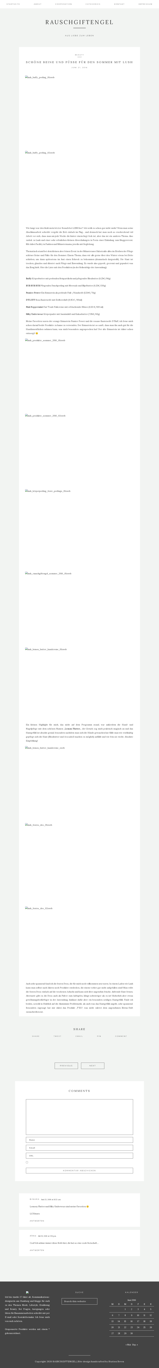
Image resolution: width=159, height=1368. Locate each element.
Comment (121, 1036)
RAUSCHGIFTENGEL (79, 22)
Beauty (79, 55)
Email (79, 1036)
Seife (60, 1243)
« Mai (128, 1344)
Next (92, 1066)
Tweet (57, 1036)
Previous (66, 1066)
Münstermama (64, 244)
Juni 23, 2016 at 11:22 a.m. (51, 1199)
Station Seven (116, 1361)
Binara (35, 1199)
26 (151, 1327)
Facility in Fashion (44, 244)
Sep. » (135, 1344)
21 (119, 1327)
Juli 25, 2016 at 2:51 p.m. (47, 1236)
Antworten (37, 1221)
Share (36, 1036)
